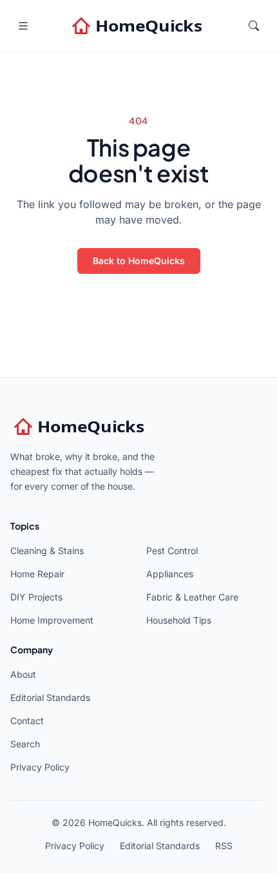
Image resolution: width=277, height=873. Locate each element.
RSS (224, 845)
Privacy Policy (40, 767)
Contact (27, 720)
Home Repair (37, 573)
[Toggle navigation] (23, 26)
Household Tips (178, 620)
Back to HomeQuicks (139, 260)
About (23, 674)
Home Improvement (51, 620)
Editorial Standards (50, 697)
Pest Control (172, 550)
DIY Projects (36, 596)
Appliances (169, 573)
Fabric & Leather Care (192, 596)
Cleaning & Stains (47, 550)
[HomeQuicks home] (138, 25)
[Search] (254, 26)
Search (25, 743)
